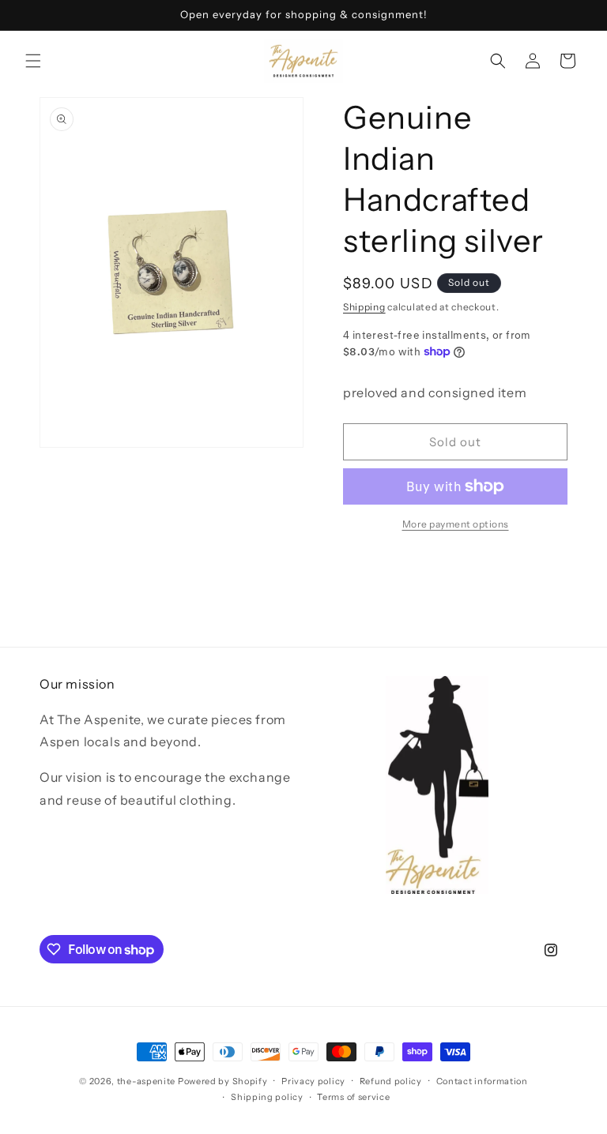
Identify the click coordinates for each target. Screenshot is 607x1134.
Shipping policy (267, 1096)
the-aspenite (146, 1081)
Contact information (482, 1081)
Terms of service (353, 1096)
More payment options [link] (455, 524)
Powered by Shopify (223, 1081)
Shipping (364, 307)
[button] (33, 60)
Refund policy (391, 1081)
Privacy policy (313, 1081)
